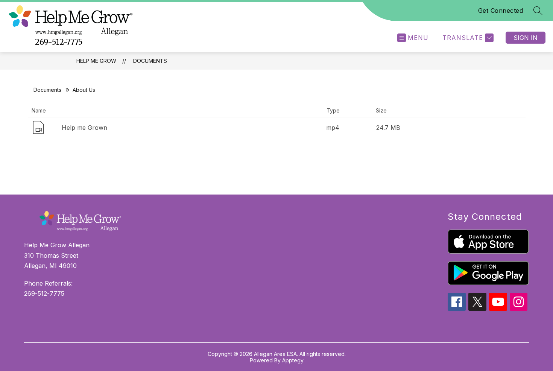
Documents (150, 61)
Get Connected (500, 10)
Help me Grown (84, 127)
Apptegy (293, 360)
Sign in (526, 37)
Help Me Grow (96, 61)
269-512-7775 (59, 42)
